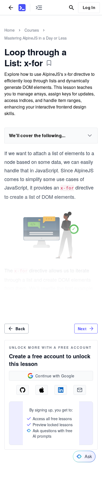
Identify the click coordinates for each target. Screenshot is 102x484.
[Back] (10, 7)
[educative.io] (22, 7)
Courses (31, 30)
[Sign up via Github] (22, 390)
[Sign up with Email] (79, 390)
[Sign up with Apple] (41, 390)
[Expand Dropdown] (89, 135)
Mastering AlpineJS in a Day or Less (35, 38)
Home (9, 30)
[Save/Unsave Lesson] (49, 63)
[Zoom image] (51, 236)
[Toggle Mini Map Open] (38, 7)
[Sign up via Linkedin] (60, 390)
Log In (89, 7)
